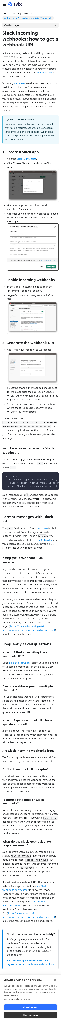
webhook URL (44, 72)
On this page (11, 25)
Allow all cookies (30, 1007)
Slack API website (26, 159)
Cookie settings (30, 1015)
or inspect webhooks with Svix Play (34, 964)
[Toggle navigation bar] (4, 4)
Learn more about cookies (17, 999)
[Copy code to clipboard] (55, 476)
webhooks (19, 83)
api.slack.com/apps (20, 662)
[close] (55, 979)
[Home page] (5, 13)
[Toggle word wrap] (49, 476)
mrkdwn (43, 528)
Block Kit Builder (43, 540)
